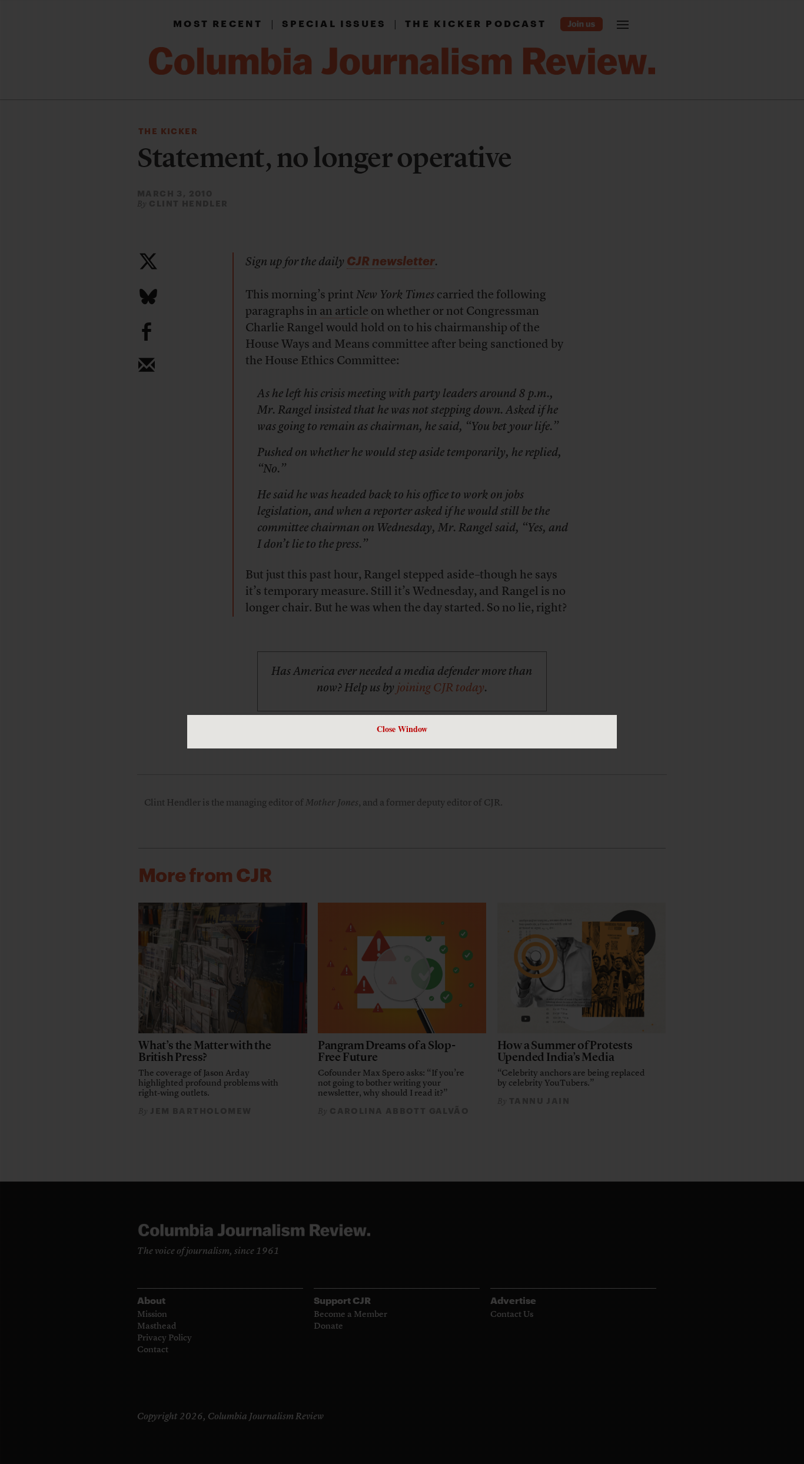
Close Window (402, 729)
